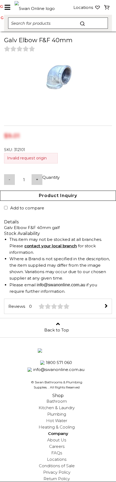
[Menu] (7, 7)
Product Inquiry (58, 195)
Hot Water (56, 420)
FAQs (56, 452)
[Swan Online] (36, 7)
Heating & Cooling (57, 427)
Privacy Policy (56, 472)
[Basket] (107, 7)
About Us (56, 439)
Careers (56, 446)
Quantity (51, 177)
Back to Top (56, 330)
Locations (56, 459)
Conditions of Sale (57, 465)
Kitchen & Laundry (57, 407)
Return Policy (56, 478)
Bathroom (56, 401)
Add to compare (27, 207)
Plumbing (56, 414)
